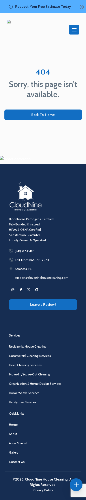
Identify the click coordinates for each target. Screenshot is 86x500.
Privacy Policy (43, 490)
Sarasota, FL (23, 269)
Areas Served (18, 443)
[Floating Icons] (76, 484)
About (13, 434)
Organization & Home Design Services (35, 384)
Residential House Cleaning (27, 346)
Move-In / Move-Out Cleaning (29, 374)
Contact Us (17, 462)
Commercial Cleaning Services (30, 356)
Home (13, 425)
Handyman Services (22, 402)
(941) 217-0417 (24, 251)
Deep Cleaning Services (25, 365)
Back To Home (43, 115)
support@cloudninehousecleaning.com (41, 278)
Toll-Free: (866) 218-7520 (32, 260)
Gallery (14, 452)
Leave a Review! (43, 304)
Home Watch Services (24, 393)
